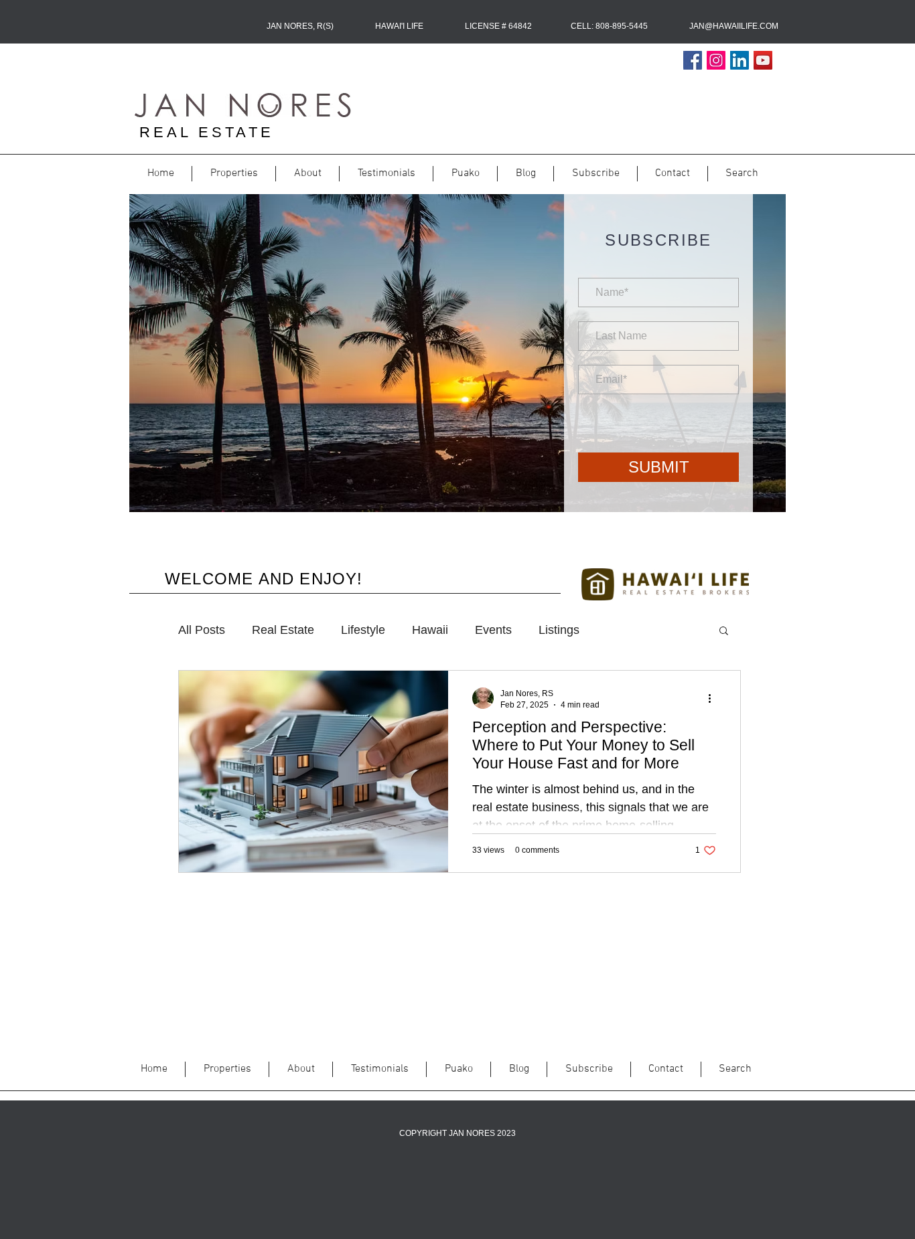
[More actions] (714, 698)
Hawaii (430, 630)
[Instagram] (716, 60)
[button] (723, 632)
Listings (559, 630)
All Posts (201, 630)
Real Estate (283, 630)
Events (493, 630)
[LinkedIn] (739, 60)
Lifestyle (363, 630)
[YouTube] (763, 60)
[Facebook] (692, 60)
